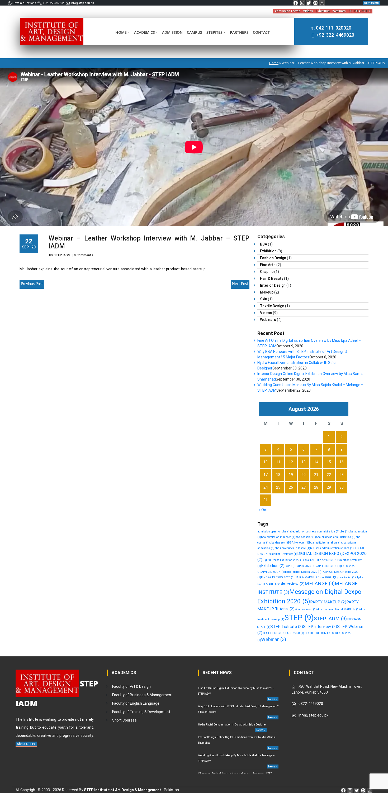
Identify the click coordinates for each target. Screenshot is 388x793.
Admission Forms (287, 11)
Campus (194, 32)
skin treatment (306, 609)
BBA (263, 244)
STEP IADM (330, 619)
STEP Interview (320, 626)
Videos (308, 11)
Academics (144, 32)
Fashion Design (273, 258)
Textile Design (272, 306)
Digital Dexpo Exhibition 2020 (283, 560)
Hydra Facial (345, 577)
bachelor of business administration (315, 531)
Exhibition (323, 11)
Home (121, 32)
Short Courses (124, 720)
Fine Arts (268, 265)
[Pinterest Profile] (315, 3)
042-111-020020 (333, 28)
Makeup (266, 292)
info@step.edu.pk (82, 3)
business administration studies (332, 548)
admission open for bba (274, 531)
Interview (293, 583)
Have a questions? (25, 3)
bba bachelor (305, 537)
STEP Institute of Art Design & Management (122, 790)
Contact (261, 32)
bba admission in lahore (278, 537)
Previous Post (32, 284)
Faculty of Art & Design (131, 686)
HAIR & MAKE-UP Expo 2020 (315, 577)
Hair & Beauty (271, 278)
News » (272, 699)
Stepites (214, 32)
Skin (263, 299)
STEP (299, 617)
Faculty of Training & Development (141, 712)
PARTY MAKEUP (328, 602)
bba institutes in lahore (325, 542)
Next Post (240, 284)
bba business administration (336, 537)
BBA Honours (298, 542)
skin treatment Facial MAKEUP (338, 609)
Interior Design (273, 285)
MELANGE (320, 584)
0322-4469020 (311, 703)
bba (344, 531)
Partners (239, 32)
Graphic (266, 272)
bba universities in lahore (292, 548)
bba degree (279, 542)
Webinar (273, 639)
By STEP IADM (59, 255)
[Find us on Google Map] (322, 3)
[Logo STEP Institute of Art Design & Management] (51, 31)
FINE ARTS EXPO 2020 (278, 577)
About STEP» (26, 744)
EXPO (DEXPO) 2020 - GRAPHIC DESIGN (313, 566)
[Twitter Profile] (308, 3)
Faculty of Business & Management (142, 695)
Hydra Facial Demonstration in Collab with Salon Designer (232, 724)
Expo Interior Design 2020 (303, 572)
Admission (172, 32)
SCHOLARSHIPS (359, 11)
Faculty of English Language (135, 703)
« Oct (263, 510)
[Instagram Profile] (302, 3)
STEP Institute (286, 626)
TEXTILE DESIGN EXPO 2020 (283, 633)
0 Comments (83, 255)
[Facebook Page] (295, 3)
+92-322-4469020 (54, 3)
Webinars (339, 11)
